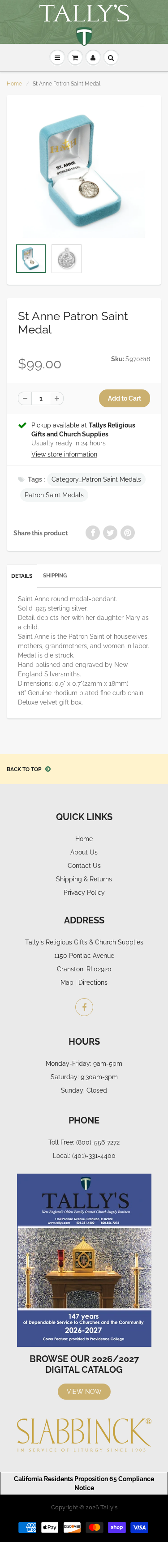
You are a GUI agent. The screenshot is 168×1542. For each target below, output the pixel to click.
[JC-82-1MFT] (84, 172)
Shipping (55, 575)
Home (14, 84)
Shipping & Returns (84, 879)
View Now (84, 1391)
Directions (93, 982)
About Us (84, 852)
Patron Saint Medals (54, 495)
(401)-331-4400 (94, 1155)
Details (21, 576)
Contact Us (84, 865)
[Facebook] (84, 1007)
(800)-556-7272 (98, 1142)
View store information (64, 454)
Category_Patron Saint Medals (96, 479)
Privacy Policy (84, 892)
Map (66, 982)
